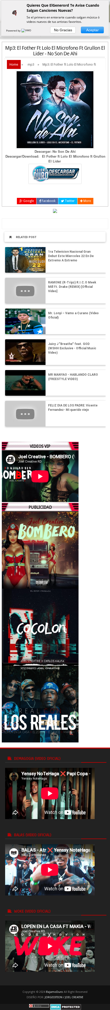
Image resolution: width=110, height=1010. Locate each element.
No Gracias (63, 30)
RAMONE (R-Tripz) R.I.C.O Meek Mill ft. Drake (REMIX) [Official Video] (72, 287)
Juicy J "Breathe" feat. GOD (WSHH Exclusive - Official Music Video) (72, 348)
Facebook (48, 201)
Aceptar (92, 30)
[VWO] (26, 30)
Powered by (13, 30)
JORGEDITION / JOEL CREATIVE (64, 997)
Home (13, 64)
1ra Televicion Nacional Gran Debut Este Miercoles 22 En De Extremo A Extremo (71, 256)
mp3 (31, 64)
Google (28, 201)
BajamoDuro (54, 992)
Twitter (69, 201)
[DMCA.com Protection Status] (65, 1006)
